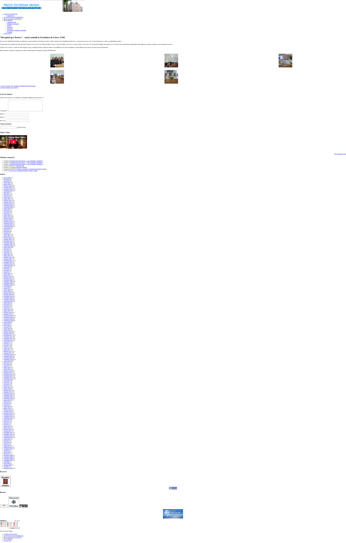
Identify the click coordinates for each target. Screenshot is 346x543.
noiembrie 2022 (8, 242)
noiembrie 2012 (8, 434)
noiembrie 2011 (8, 447)
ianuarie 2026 (7, 187)
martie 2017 (7, 349)
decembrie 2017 (8, 335)
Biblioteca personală (13, 24)
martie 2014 (7, 408)
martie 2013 (7, 427)
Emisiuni (9, 32)
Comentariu (4, 111)
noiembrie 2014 (8, 395)
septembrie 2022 (8, 246)
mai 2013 (6, 424)
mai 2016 (6, 366)
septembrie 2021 (8, 265)
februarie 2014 (8, 410)
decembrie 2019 (8, 296)
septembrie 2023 (8, 226)
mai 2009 (6, 461)
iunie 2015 (7, 384)
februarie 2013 (8, 429)
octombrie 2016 (8, 358)
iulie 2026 (6, 179)
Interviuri (9, 27)
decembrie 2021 (8, 260)
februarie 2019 (8, 312)
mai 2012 (6, 444)
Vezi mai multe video (340, 154)
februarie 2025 (8, 200)
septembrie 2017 (8, 340)
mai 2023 (6, 233)
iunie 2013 (7, 423)
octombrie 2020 (8, 283)
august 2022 (7, 247)
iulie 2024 (6, 210)
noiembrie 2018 (8, 317)
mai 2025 (6, 195)
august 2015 (7, 380)
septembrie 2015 (8, 379)
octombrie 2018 (8, 319)
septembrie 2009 (8, 460)
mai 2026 (6, 181)
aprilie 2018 (7, 328)
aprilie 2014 (7, 406)
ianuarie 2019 (7, 314)
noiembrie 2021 (8, 262)
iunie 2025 (7, 194)
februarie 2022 (8, 257)
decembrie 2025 (8, 189)
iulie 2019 (6, 304)
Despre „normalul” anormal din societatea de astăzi (31, 169)
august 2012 (7, 439)
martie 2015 (7, 388)
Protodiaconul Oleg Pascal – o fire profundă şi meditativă (26, 161)
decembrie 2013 (8, 413)
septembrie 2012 (8, 437)
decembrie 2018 (8, 315)
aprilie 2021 (7, 273)
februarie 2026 (8, 186)
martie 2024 (7, 216)
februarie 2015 (8, 390)
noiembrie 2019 (8, 298)
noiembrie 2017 (8, 337)
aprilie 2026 (7, 182)
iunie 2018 (7, 325)
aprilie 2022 (7, 254)
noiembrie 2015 (8, 375)
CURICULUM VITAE (10, 14)
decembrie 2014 (8, 393)
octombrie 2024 (8, 205)
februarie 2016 (8, 371)
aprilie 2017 (7, 348)
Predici (9, 25)
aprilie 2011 (7, 452)
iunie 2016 (7, 364)
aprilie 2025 (7, 197)
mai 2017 (6, 346)
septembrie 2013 (8, 418)
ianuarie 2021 (7, 278)
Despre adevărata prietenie (19, 167)
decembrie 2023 (8, 221)
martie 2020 (7, 291)
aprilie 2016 (7, 367)
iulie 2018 (6, 324)
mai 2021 (6, 272)
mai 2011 (6, 450)
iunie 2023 (7, 231)
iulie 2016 (6, 362)
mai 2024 (6, 213)
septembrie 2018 (8, 320)
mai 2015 (6, 385)
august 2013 (7, 419)
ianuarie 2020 (7, 294)
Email (2, 117)
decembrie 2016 (8, 354)
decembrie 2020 (8, 280)
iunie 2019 (7, 306)
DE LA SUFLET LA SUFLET (13, 19)
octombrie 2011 (8, 448)
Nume (2, 114)
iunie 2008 (7, 463)
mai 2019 (6, 307)
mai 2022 (6, 252)
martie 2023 (7, 236)
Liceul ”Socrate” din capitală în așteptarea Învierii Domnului (18, 86)
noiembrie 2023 (8, 223)
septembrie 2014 (8, 398)
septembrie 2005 (8, 468)
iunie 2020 (7, 286)
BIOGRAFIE (20, 166)
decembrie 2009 (8, 455)
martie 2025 (7, 199)
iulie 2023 (6, 229)
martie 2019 (7, 311)
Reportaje (10, 28)
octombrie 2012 (8, 436)
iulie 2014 (6, 401)
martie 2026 (7, 184)
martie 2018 (7, 330)
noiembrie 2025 (8, 190)
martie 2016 (7, 369)
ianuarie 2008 (7, 465)
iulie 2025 (6, 192)
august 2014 (7, 400)
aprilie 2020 (7, 289)
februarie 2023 (8, 237)
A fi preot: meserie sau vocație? (9, 87)
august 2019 (7, 302)
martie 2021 (7, 275)
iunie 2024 (7, 212)
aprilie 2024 (7, 215)
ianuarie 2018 (7, 333)
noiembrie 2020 (8, 281)
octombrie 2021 (8, 263)
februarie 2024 (8, 218)
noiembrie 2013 (8, 414)
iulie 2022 (6, 249)
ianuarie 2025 (7, 202)
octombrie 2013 (8, 416)
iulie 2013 (6, 421)
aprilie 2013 (7, 426)
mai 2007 (6, 466)
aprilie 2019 (7, 309)
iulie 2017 (6, 343)
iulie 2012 (6, 440)
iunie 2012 (7, 442)
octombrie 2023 (8, 225)
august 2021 (7, 267)
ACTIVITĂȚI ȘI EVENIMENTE (13, 17)
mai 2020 (6, 288)
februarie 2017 (8, 351)
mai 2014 (6, 405)
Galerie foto (10, 16)
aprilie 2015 (7, 387)
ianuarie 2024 (7, 220)
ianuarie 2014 (7, 411)
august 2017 (7, 341)
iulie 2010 (6, 453)
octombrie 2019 (8, 299)
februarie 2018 (8, 332)
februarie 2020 (8, 293)
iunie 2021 (7, 270)
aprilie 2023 (7, 234)
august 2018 (7, 322)
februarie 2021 (8, 276)
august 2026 (7, 177)
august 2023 (7, 228)
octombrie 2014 (8, 397)
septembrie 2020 (8, 285)
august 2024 (7, 208)
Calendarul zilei (11, 22)
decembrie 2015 (8, 374)
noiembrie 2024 (8, 203)
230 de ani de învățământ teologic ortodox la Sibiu (23, 170)
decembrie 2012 (8, 432)
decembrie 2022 (8, 241)
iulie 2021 (6, 268)
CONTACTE (7, 33)
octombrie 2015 (8, 377)
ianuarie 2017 (7, 353)
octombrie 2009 (8, 458)
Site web (2, 120)
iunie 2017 (7, 345)
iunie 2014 (7, 403)
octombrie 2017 (8, 338)
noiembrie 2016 (8, 356)
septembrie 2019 (8, 301)
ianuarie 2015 (7, 392)
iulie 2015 (6, 382)
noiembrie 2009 (8, 457)
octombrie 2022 (8, 244)
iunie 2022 (7, 250)
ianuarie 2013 (7, 431)
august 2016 (7, 361)
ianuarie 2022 (7, 259)
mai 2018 (6, 327)
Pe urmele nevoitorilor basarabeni (16, 30)
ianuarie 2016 (7, 372)
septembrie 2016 (8, 359)
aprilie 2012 (7, 445)
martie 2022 (7, 255)
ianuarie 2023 (7, 239)
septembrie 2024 (8, 207)
